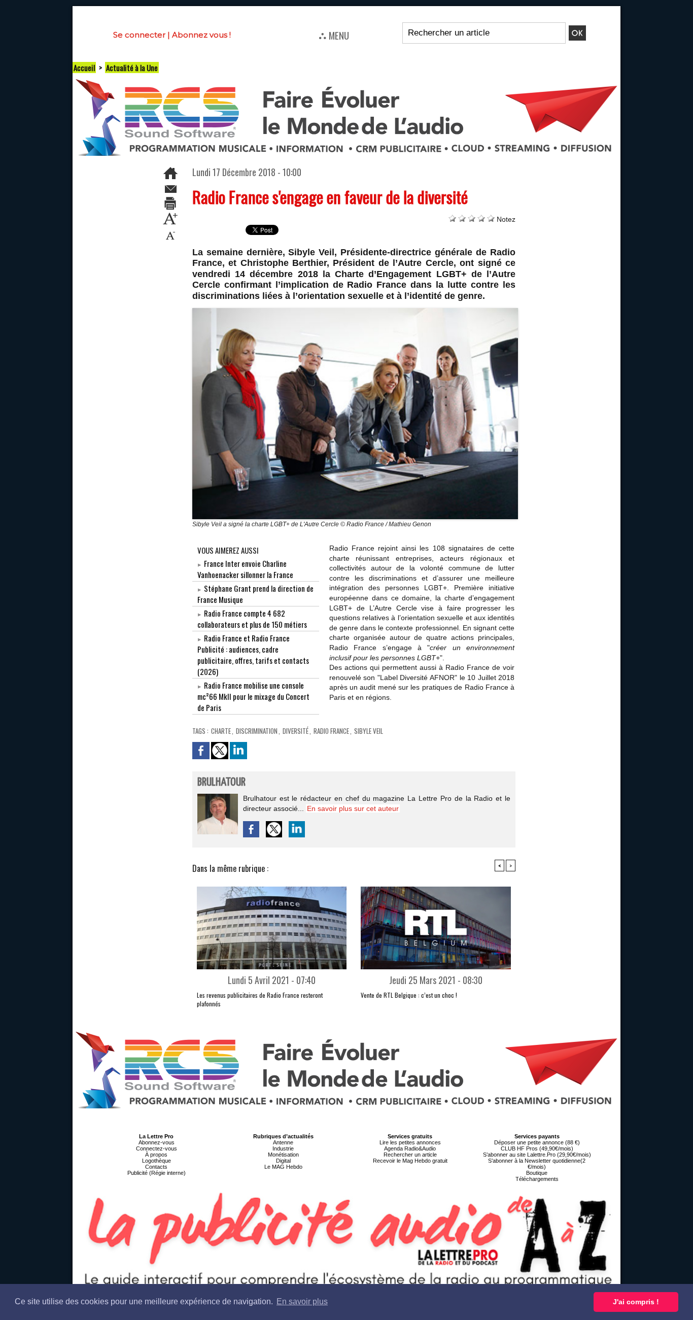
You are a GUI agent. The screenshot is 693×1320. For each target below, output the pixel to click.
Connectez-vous (156, 1148)
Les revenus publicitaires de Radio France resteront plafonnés (260, 999)
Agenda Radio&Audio (410, 1148)
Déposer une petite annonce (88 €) (537, 1142)
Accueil (84, 67)
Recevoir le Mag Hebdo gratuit (410, 1161)
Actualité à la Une (132, 67)
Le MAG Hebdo (283, 1167)
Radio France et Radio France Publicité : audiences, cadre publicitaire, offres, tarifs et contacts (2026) (253, 654)
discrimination (257, 731)
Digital (283, 1161)
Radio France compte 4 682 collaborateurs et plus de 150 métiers (252, 618)
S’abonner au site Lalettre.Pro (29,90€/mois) (537, 1155)
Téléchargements (537, 1179)
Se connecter (139, 35)
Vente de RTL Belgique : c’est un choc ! (409, 995)
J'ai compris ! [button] (636, 1302)
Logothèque (156, 1161)
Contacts (156, 1167)
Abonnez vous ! (201, 35)
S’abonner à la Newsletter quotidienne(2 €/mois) (536, 1164)
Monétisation (283, 1155)
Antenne (283, 1142)
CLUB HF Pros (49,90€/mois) (537, 1148)
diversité (295, 731)
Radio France (331, 731)
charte (221, 731)
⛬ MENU (334, 35)
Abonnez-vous (156, 1142)
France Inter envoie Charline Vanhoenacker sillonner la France (245, 569)
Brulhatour (221, 782)
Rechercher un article (410, 1155)
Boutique (536, 1173)
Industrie (283, 1148)
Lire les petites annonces (410, 1142)
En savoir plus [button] (302, 1301)
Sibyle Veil (368, 731)
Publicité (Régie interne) (156, 1173)
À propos (156, 1155)
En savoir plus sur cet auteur (353, 808)
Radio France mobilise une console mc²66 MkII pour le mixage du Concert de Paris (253, 696)
